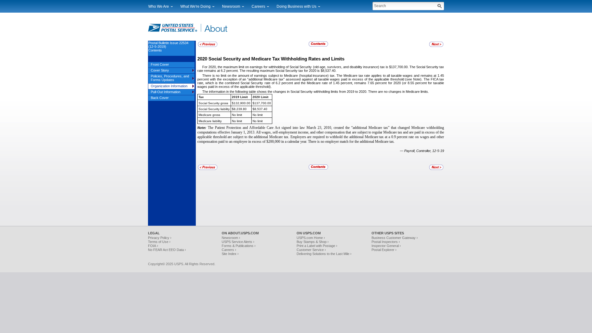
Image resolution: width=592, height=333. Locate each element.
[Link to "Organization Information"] (207, 45)
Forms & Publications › (239, 246)
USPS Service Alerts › (238, 242)
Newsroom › (231, 238)
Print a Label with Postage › (317, 246)
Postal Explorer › (384, 250)
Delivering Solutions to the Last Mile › (324, 254)
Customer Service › (311, 250)
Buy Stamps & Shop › (313, 242)
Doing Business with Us (296, 6)
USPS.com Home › (311, 238)
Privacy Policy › (159, 238)
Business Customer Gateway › (395, 238)
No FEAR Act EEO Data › (167, 250)
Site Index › (230, 254)
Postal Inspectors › (386, 242)
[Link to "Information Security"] (436, 45)
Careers (258, 6)
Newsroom (231, 6)
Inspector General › (386, 246)
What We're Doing (195, 6)
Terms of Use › (159, 242)
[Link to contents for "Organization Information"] (319, 45)
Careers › (229, 250)
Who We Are (158, 6)
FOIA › (153, 246)
